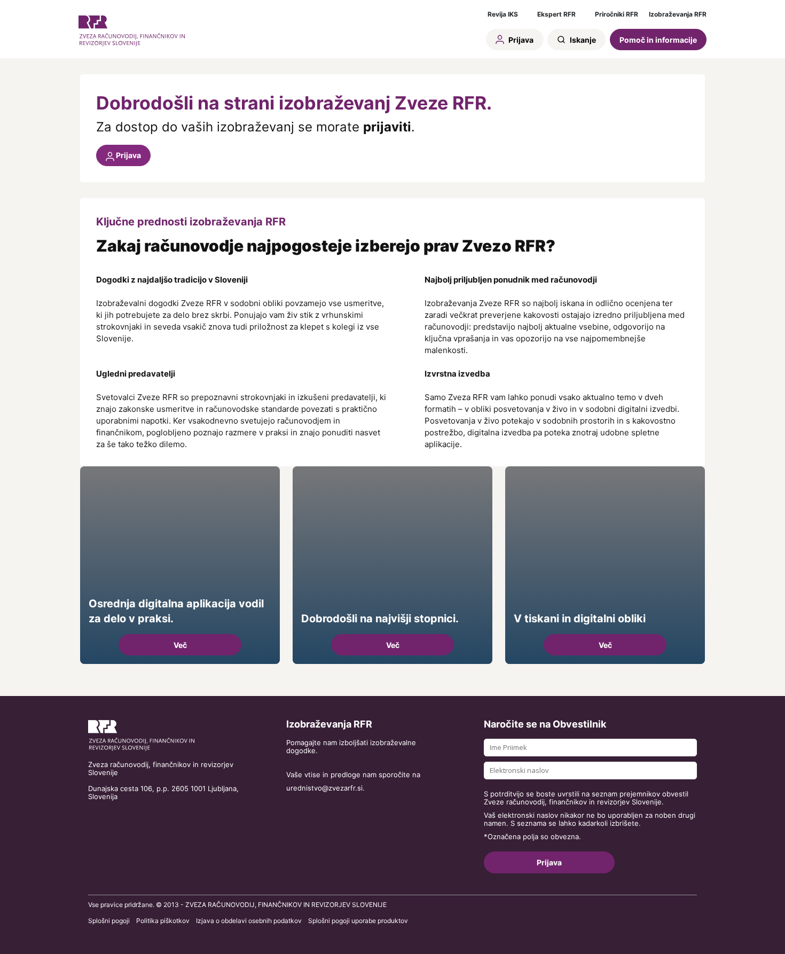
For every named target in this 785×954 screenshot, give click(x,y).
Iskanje (582, 39)
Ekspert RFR (556, 14)
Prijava (520, 39)
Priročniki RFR (616, 14)
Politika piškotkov (163, 921)
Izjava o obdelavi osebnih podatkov (249, 921)
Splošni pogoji (109, 921)
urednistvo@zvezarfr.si (324, 788)
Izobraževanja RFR (677, 14)
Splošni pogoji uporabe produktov (358, 921)
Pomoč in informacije (658, 39)
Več (180, 645)
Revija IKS (503, 14)
